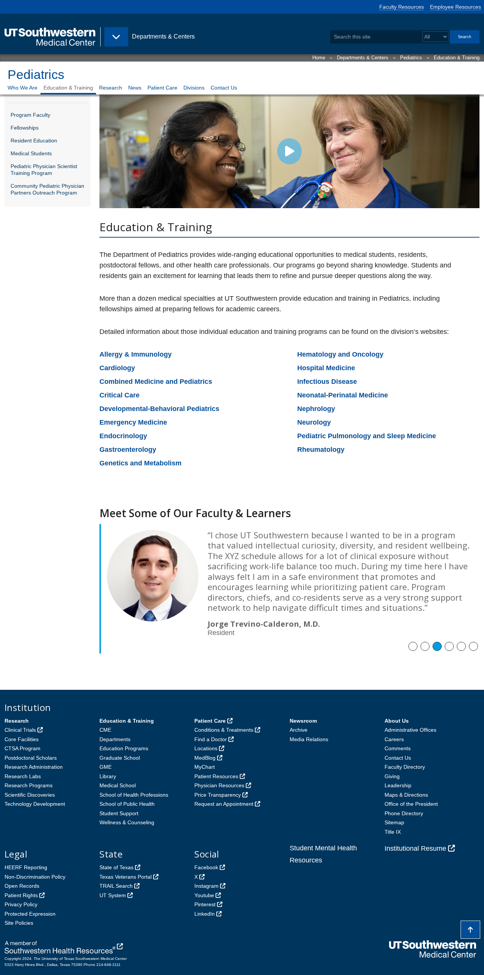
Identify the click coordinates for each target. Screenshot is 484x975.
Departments (114, 739)
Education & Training (456, 57)
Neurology (314, 422)
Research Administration (34, 767)
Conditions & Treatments (223, 730)
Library (107, 776)
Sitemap (394, 822)
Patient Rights (21, 895)
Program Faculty (30, 115)
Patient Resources (216, 776)
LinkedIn (204, 914)
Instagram (206, 886)
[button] (412, 646)
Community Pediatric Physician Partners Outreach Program (47, 189)
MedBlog (205, 758)
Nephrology (316, 409)
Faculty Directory (405, 767)
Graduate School (119, 758)
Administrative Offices (410, 730)
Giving (392, 776)
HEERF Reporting (26, 867)
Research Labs (23, 776)
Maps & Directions (406, 795)
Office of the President (411, 804)
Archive (298, 730)
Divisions (194, 88)
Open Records (22, 886)
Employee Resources (455, 7)
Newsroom (303, 721)
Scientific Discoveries (30, 795)
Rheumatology (320, 449)
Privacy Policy (21, 904)
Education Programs (123, 748)
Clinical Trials (20, 730)
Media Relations (309, 739)
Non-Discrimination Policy (35, 877)
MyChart (204, 767)
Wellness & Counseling (126, 822)
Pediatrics (411, 57)
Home (318, 57)
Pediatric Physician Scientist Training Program (44, 169)
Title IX (393, 832)
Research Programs (29, 785)
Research (110, 88)
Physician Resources (219, 785)
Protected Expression (30, 914)
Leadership (398, 785)
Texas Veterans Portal (125, 877)
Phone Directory (404, 813)
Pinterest (205, 904)
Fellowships (25, 128)
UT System (112, 895)
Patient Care (162, 88)
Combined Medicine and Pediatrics (155, 381)
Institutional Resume (415, 848)
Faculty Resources (401, 7)
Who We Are (22, 88)
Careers (394, 739)
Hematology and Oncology (340, 354)
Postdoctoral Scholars (31, 758)
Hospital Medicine (326, 368)
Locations (205, 748)
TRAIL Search (116, 886)
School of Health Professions (133, 795)
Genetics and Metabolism (140, 463)
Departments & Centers (362, 57)
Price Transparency (217, 795)
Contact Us (224, 88)
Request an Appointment (223, 804)
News (134, 88)
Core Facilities (22, 739)
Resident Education (34, 141)
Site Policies (19, 923)
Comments (398, 748)
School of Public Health (127, 804)
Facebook (206, 867)
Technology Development (35, 804)
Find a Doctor (210, 739)
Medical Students (31, 153)
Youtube (204, 895)
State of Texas (116, 867)
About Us (397, 721)
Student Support (118, 813)
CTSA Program (22, 748)
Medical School (117, 785)
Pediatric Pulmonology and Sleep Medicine (366, 436)
